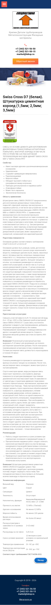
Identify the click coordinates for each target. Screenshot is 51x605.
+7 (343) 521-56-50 (25, 48)
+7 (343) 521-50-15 (25, 51)
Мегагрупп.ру (25, 599)
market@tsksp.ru (25, 54)
